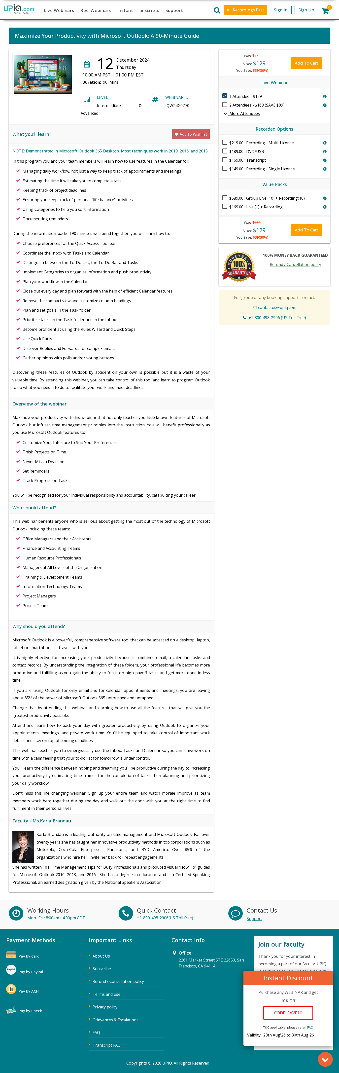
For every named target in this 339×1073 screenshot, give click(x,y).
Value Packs (274, 184)
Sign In (281, 10)
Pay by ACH (29, 991)
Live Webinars (59, 10)
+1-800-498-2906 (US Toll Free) (277, 317)
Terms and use (106, 994)
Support (174, 10)
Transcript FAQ (107, 1045)
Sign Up (306, 10)
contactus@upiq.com (277, 307)
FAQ (310, 1027)
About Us (101, 956)
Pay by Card (29, 956)
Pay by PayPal (31, 971)
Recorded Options (274, 129)
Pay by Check (30, 1010)
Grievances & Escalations (115, 1020)
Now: (254, 63)
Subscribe (102, 968)
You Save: (252, 70)
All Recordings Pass (246, 10)
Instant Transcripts (138, 10)
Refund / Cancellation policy (295, 264)
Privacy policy (105, 1007)
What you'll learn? (31, 134)
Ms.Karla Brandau (52, 821)
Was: (252, 55)
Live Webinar (274, 82)
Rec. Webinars (95, 10)
